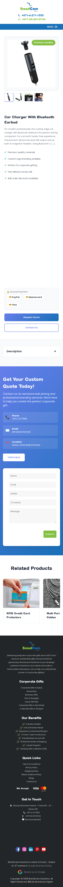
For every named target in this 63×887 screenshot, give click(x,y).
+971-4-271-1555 (32, 15)
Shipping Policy (31, 771)
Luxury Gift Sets (31, 701)
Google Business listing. (40, 865)
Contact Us (31, 327)
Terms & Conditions (31, 764)
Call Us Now (14, 457)
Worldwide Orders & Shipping (33, 742)
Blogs (31, 778)
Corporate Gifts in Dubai (31, 688)
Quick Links (31, 758)
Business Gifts (31, 694)
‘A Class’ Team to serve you (33, 734)
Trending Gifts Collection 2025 (33, 749)
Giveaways (32, 691)
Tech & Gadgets (31, 698)
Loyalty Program (33, 745)
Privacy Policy (31, 767)
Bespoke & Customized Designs (33, 731)
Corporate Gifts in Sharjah (31, 708)
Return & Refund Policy (31, 774)
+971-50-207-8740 (33, 19)
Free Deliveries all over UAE (33, 738)
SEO (30, 881)
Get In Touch (31, 799)
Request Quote (31, 317)
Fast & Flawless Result (33, 727)
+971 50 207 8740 (33, 816)
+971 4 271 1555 (19, 418)
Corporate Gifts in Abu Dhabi (31, 705)
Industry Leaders (33, 724)
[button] (50, 27)
